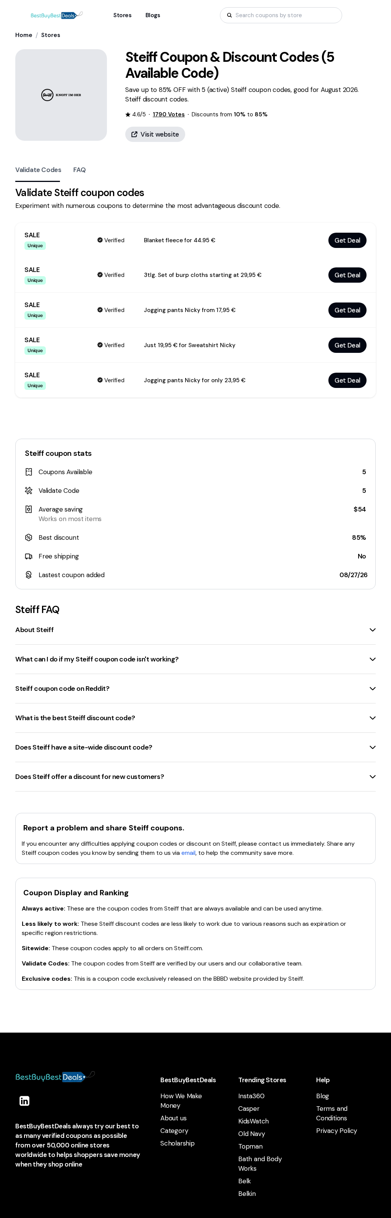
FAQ (79, 170)
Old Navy (251, 1134)
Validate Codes (38, 170)
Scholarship (177, 1143)
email (188, 853)
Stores (50, 35)
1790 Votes (169, 114)
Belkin (247, 1193)
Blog (322, 1096)
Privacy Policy (336, 1130)
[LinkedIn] (24, 1101)
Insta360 (251, 1096)
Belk (244, 1181)
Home (23, 35)
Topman (250, 1146)
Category (174, 1130)
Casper (249, 1108)
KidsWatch (253, 1121)
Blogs (152, 15)
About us (173, 1118)
